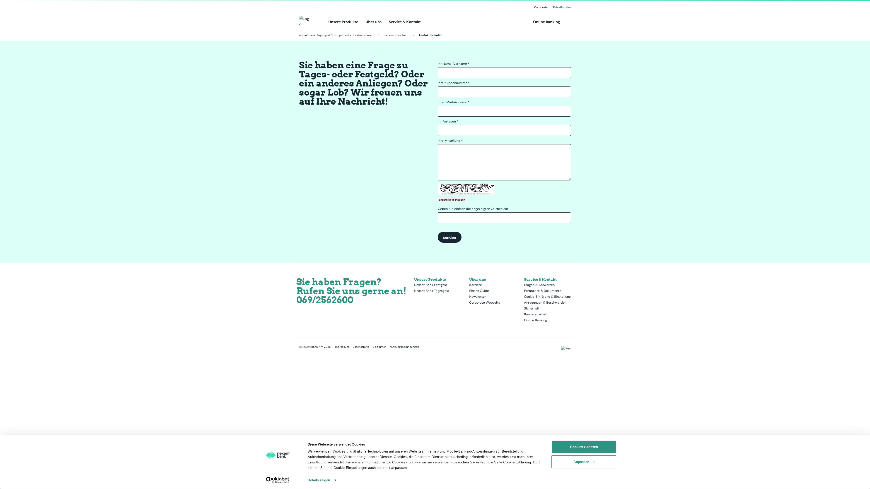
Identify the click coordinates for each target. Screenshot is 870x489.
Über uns (477, 279)
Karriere (475, 285)
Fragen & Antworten (539, 285)
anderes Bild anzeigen (452, 199)
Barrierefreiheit (536, 314)
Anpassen (581, 461)
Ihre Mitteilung (450, 140)
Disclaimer (379, 346)
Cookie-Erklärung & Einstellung (547, 297)
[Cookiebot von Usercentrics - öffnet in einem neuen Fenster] (277, 480)
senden (449, 237)
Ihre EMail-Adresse (453, 102)
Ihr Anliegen (448, 121)
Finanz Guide (479, 291)
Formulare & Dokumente (542, 291)
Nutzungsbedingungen (404, 346)
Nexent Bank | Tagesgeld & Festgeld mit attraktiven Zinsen (336, 35)
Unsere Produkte (430, 279)
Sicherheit (531, 308)
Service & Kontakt (396, 35)
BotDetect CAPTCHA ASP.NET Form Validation (466, 194)
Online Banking (535, 320)
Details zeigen (319, 480)
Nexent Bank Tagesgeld (431, 291)
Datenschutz (361, 346)
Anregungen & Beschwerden (545, 302)
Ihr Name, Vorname (454, 63)
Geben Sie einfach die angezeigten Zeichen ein (473, 209)
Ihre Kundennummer (453, 83)
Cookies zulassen (584, 447)
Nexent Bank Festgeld (430, 285)
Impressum (341, 346)
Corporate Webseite (484, 302)
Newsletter (477, 297)
